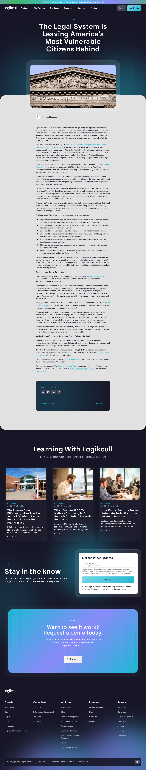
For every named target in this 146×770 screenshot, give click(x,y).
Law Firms (37, 717)
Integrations (9, 726)
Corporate (37, 707)
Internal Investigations (70, 717)
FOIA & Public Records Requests (70, 736)
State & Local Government (43, 712)
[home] (11, 8)
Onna (7, 721)
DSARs (63, 743)
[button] (26, 8)
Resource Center (96, 707)
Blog (91, 712)
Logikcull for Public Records (16, 731)
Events (92, 721)
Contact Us (121, 735)
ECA (63, 712)
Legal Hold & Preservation (71, 747)
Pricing (94, 8)
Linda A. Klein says (71, 359)
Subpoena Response (69, 731)
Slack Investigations (69, 721)
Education (37, 721)
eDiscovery (9, 707)
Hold (6, 712)
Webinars (93, 717)
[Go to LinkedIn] (137, 762)
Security (120, 731)
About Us (121, 707)
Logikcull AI (9, 717)
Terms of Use (83, 761)
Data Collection (67, 726)
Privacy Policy (118, 573)
